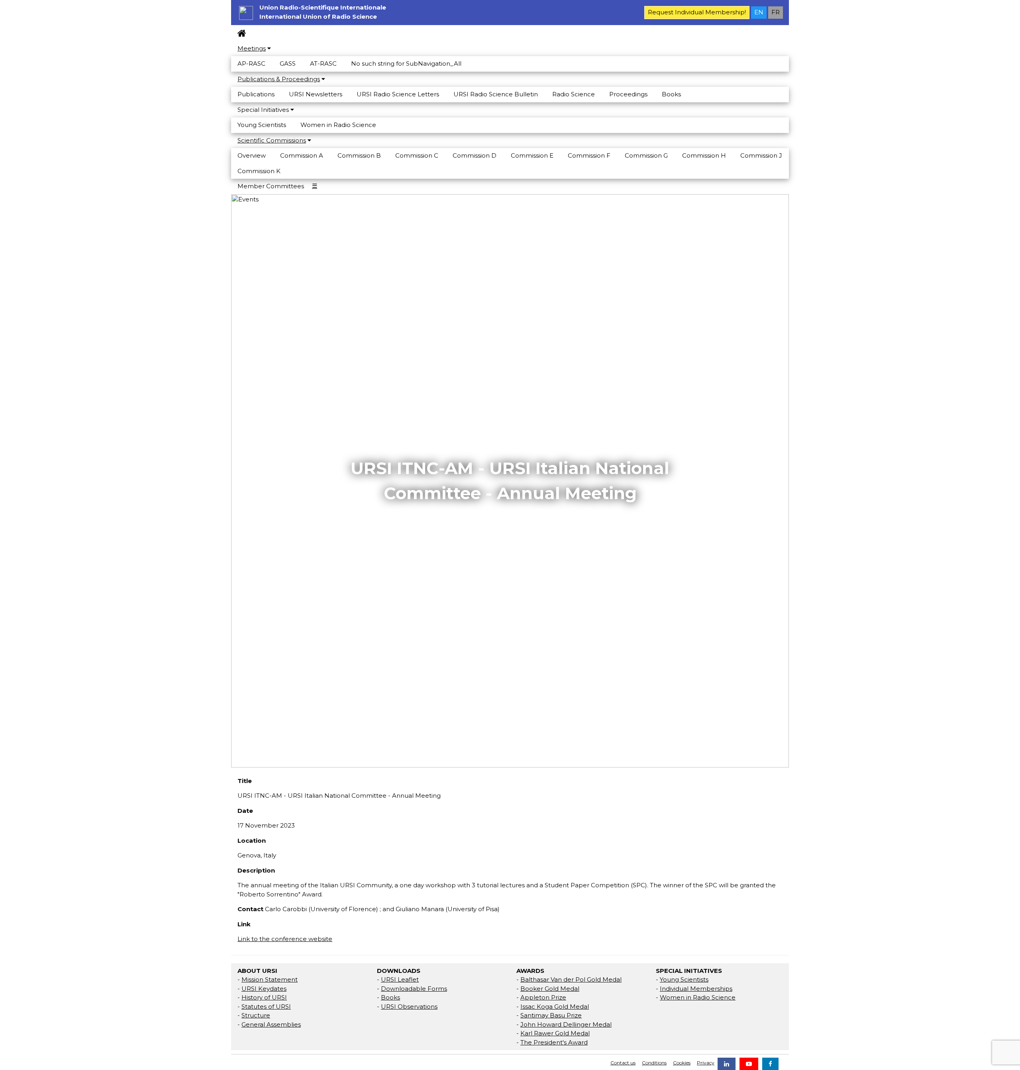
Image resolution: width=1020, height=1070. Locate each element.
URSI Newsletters (315, 94)
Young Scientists (261, 125)
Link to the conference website (284, 939)
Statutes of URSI (266, 1006)
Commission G (646, 155)
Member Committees (270, 186)
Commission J (761, 155)
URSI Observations (409, 1006)
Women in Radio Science (338, 125)
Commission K (258, 171)
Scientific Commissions (271, 140)
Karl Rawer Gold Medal (555, 1033)
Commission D (474, 155)
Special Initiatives (263, 109)
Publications (256, 94)
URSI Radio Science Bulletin (495, 94)
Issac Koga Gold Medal (554, 1006)
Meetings (251, 48)
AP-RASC (251, 63)
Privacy (705, 1063)
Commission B (359, 155)
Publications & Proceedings (278, 79)
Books (671, 94)
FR (775, 12)
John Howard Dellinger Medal (566, 1024)
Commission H (704, 155)
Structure (255, 1015)
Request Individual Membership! (697, 12)
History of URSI (264, 997)
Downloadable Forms (414, 988)
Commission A (301, 155)
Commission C (416, 155)
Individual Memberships (696, 988)
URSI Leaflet (400, 979)
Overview (251, 155)
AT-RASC (323, 63)
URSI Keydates (263, 988)
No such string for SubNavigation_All (406, 63)
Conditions (654, 1063)
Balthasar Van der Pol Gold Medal (571, 979)
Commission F (589, 155)
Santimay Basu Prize (551, 1015)
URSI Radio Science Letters (398, 94)
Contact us (623, 1063)
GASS (288, 63)
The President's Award (554, 1042)
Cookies (681, 1063)
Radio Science (573, 94)
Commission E (532, 155)
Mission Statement (269, 979)
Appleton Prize (543, 997)
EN (758, 12)
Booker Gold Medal (549, 988)
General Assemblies (271, 1024)
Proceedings (628, 94)
